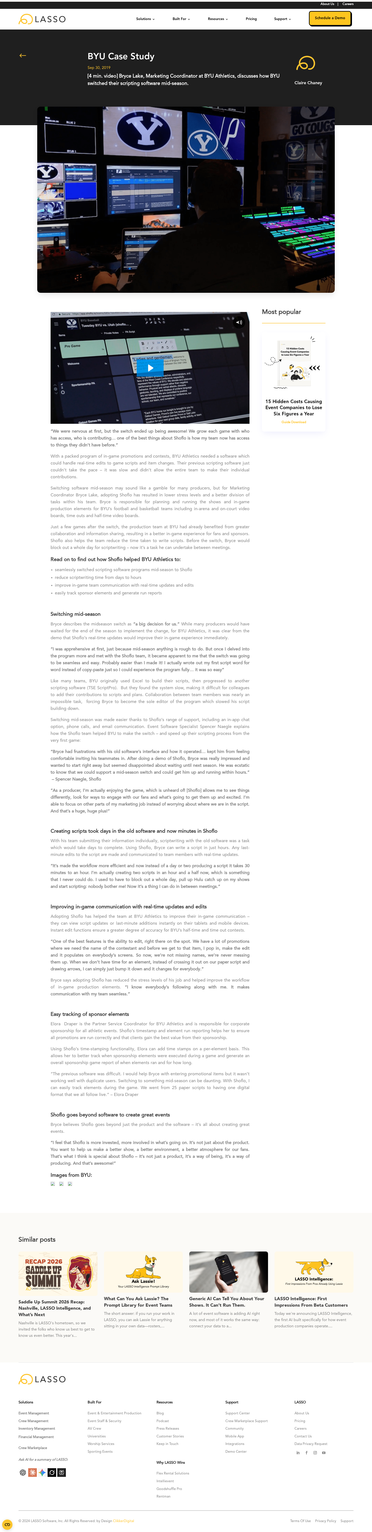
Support (280, 19)
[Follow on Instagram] (315, 1452)
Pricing (251, 19)
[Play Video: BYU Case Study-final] (150, 368)
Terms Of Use (301, 1521)
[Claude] (33, 1476)
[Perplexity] (61, 1476)
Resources (216, 19)
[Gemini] (43, 1476)
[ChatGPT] (23, 1476)
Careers (348, 4)
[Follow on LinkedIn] (297, 1452)
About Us (327, 4)
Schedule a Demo (330, 18)
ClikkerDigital (123, 1521)
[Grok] (52, 1476)
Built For (179, 19)
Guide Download (294, 422)
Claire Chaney (308, 83)
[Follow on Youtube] (323, 1452)
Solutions (143, 19)
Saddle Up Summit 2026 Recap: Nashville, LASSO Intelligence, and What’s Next (55, 1308)
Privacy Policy (325, 1521)
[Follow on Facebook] (306, 1452)
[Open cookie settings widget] (7, 1525)
